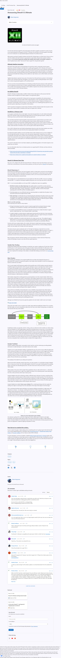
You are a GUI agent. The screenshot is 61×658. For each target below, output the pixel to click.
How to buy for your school (37, 649)
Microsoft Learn (7, 653)
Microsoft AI (2, 652)
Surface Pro (2, 646)
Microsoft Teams (35, 652)
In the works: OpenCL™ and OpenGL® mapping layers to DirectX (16, 605)
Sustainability (35, 654)
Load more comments (30, 586)
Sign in (2, 8)
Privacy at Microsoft (13, 654)
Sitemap (10, 657)
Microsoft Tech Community (27, 653)
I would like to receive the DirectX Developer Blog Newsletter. (23, 626)
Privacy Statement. (34, 626)
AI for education (11, 650)
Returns (24, 648)
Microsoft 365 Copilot (42, 652)
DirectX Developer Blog (11, 5)
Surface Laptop (7, 646)
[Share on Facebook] (8, 468)
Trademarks (35, 657)
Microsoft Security (8, 652)
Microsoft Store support (18, 648)
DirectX (9, 456)
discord (44, 164)
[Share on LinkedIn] (14, 468)
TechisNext (48, 534)
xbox (14, 462)
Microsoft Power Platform (27, 652)
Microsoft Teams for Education (17, 649)
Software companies (44, 653)
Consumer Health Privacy (4, 657)
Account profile (4, 648)
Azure (53, 652)
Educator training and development (48, 649)
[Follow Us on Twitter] (9, 638)
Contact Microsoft (16, 657)
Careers (54, 653)
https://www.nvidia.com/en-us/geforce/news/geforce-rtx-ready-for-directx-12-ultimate (28, 154)
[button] (15, 42)
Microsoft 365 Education (27, 649)
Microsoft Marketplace (36, 653)
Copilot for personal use (41, 646)
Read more (13, 581)
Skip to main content (4, 0)
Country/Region (12, 621)
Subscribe (11, 629)
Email (10, 616)
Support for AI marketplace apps (16, 653)
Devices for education (8, 649)
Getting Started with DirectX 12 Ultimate (38, 435)
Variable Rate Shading (44, 431)
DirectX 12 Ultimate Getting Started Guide (17, 595)
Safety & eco (39, 657)
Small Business (48, 652)
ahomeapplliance (14, 557)
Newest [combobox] (48, 492)
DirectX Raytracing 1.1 (34, 431)
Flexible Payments (52, 648)
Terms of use (30, 657)
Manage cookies (25, 657)
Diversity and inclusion (25, 654)
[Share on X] (11, 468)
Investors (18, 654)
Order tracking (29, 648)
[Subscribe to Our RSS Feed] (15, 638)
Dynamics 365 (14, 652)
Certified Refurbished (35, 648)
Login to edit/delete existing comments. (24, 490)
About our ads (48, 657)
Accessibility (31, 654)
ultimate (9, 462)
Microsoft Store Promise (44, 648)
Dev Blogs (3, 5)
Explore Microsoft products (51, 646)
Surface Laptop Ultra (13, 646)
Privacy (20, 657)
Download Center (11, 648)
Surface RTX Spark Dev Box (22, 646)
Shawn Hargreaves (15, 17)
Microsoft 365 (19, 652)
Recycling (44, 657)
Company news (6, 654)
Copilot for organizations (32, 646)
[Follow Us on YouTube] (12, 638)
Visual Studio (50, 653)
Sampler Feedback (17, 432)
